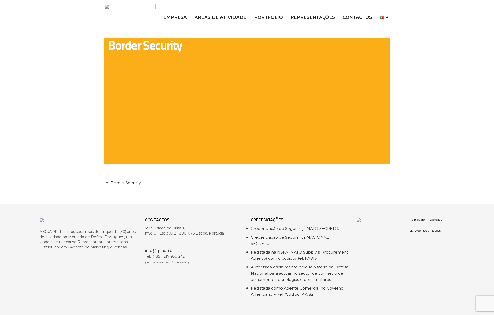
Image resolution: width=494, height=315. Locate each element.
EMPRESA (175, 17)
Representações (312, 17)
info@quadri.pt (159, 250)
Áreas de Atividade (220, 17)
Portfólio (268, 17)
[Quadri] (89, 223)
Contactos (357, 17)
